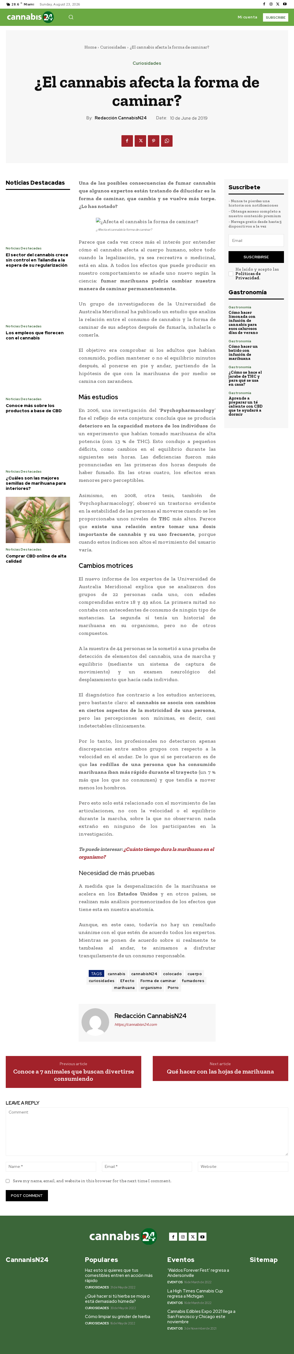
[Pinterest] (153, 141)
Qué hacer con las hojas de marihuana (220, 1071)
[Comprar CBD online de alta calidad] (38, 520)
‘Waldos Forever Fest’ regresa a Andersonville (198, 1272)
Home (90, 47)
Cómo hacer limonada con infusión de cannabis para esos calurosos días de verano (243, 322)
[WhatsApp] (167, 141)
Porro (173, 987)
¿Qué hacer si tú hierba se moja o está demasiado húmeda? (117, 1298)
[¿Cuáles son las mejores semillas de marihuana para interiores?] (38, 442)
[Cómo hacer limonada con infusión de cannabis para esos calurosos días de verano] (275, 313)
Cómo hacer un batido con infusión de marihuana (243, 352)
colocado (172, 973)
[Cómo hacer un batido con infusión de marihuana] (275, 347)
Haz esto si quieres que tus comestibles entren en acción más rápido (119, 1275)
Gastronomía (240, 307)
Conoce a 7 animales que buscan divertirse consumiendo (73, 1075)
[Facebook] (264, 4)
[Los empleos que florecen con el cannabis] (38, 297)
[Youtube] (284, 4)
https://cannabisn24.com (136, 1024)
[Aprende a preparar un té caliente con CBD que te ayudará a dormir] (275, 399)
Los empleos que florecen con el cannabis (35, 335)
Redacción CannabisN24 (121, 118)
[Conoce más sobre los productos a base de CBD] (38, 369)
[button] (71, 17)
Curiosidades (113, 47)
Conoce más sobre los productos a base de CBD (34, 408)
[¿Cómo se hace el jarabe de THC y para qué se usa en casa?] (275, 373)
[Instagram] (271, 4)
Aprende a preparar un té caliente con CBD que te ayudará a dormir (245, 406)
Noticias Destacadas (24, 248)
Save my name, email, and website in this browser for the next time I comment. (92, 1180)
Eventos (175, 1282)
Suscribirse (256, 257)
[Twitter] (277, 4)
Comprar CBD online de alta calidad (36, 558)
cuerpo (194, 973)
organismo (151, 987)
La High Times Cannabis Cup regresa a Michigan (195, 1293)
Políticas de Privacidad (248, 275)
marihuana (124, 987)
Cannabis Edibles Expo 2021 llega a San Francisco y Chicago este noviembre (201, 1317)
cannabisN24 (144, 973)
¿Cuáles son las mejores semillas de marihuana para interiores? (36, 483)
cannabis (116, 973)
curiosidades (102, 980)
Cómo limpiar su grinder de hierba (117, 1316)
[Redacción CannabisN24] (96, 1022)
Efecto (127, 980)
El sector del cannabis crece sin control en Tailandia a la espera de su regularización (37, 260)
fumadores (193, 980)
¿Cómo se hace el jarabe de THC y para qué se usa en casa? (245, 378)
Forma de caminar (158, 980)
